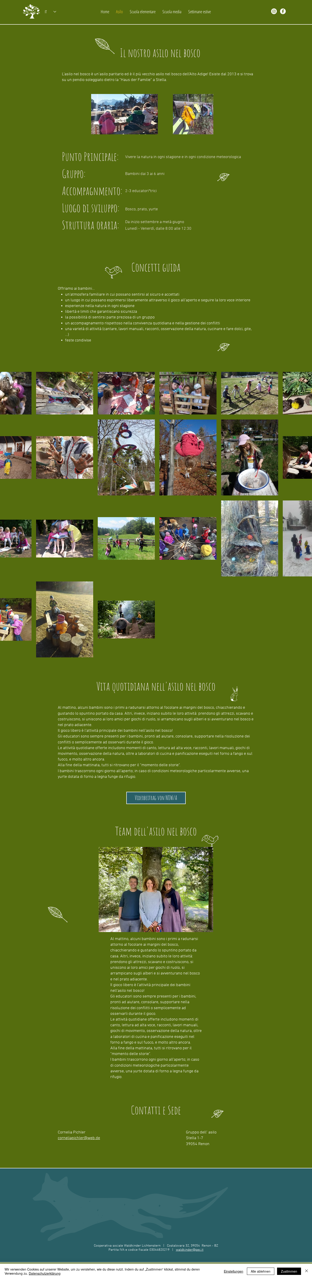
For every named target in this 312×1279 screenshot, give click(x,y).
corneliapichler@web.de (79, 1138)
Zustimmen (289, 1271)
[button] (156, 798)
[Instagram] (274, 11)
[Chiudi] (306, 1271)
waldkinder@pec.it (190, 1250)
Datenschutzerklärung (45, 1273)
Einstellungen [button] (233, 1271)
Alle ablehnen (260, 1271)
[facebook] (283, 11)
